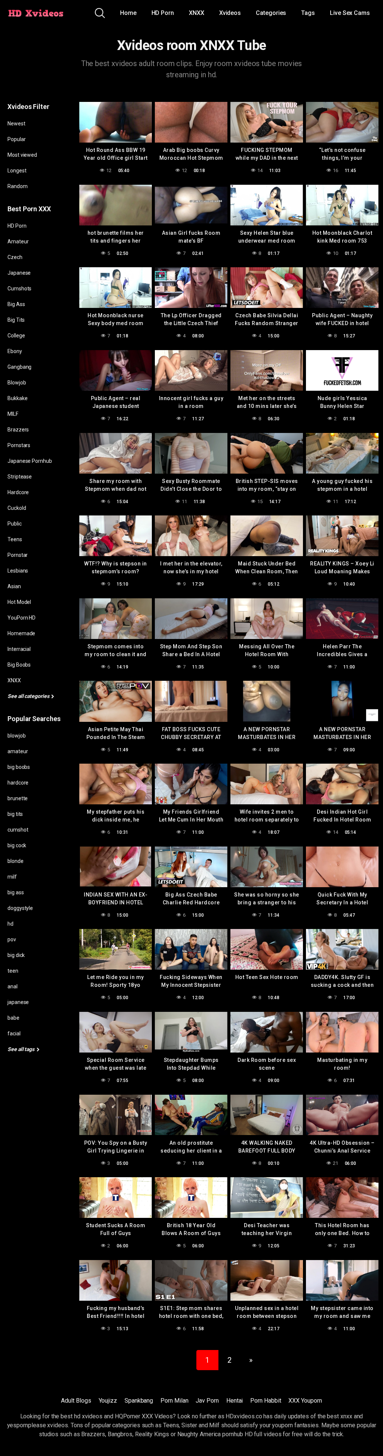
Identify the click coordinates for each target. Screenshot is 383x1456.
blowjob (16, 736)
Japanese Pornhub (29, 461)
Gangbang (19, 367)
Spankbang (139, 1400)
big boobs (18, 767)
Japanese (19, 273)
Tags (308, 12)
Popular (16, 139)
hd (10, 924)
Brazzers (18, 430)
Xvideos (230, 12)
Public (14, 524)
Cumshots (19, 288)
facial (14, 1033)
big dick (16, 955)
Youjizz (108, 1400)
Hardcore (18, 492)
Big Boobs (19, 665)
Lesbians (17, 571)
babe (13, 1018)
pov (11, 939)
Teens (14, 539)
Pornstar (17, 555)
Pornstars (18, 445)
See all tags (21, 1049)
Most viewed (22, 155)
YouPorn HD (21, 618)
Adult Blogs (76, 1400)
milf (12, 877)
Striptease (19, 477)
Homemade (21, 633)
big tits (15, 814)
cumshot (17, 830)
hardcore (17, 783)
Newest (16, 124)
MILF (12, 414)
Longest (16, 171)
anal (12, 986)
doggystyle (20, 908)
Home (128, 12)
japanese (18, 1002)
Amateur (17, 241)
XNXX (196, 12)
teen (12, 971)
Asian (14, 586)
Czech (14, 257)
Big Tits (16, 320)
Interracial (19, 649)
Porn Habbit (265, 1400)
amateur (17, 751)
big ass (15, 892)
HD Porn (162, 12)
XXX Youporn (305, 1400)
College (16, 336)
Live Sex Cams (350, 12)
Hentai (234, 1400)
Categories (271, 12)
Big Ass (16, 304)
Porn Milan (174, 1400)
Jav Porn (207, 1400)
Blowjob (16, 383)
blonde (15, 861)
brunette (17, 798)
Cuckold (16, 508)
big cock (16, 845)
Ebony (14, 351)
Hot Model (19, 602)
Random (17, 186)
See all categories (28, 696)
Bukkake (17, 398)
